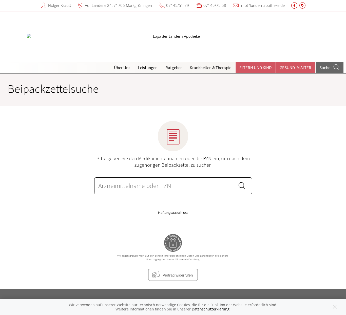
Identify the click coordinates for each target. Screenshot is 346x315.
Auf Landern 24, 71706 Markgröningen (118, 5)
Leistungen (148, 67)
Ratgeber (173, 67)
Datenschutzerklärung (210, 309)
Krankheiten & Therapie (210, 67)
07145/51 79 (177, 5)
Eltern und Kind (255, 67)
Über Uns (122, 67)
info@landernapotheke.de (262, 5)
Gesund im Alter (295, 67)
